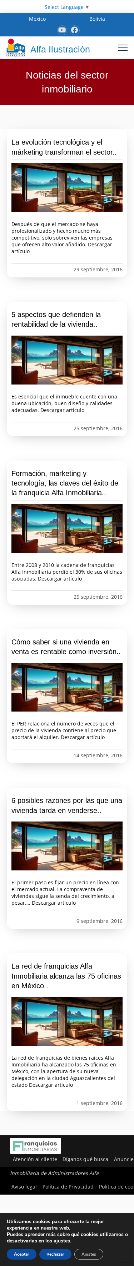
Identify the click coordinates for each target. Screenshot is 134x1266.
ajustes (62, 1241)
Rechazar (55, 1254)
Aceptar (21, 1254)
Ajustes (88, 1254)
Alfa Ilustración (60, 49)
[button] (123, 47)
